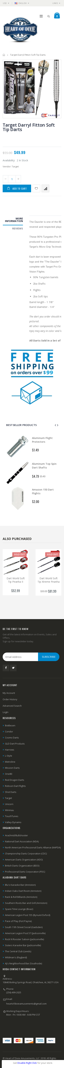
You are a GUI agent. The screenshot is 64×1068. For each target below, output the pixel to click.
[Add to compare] (45, 188)
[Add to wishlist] (36, 188)
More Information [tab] (14, 220)
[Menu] (41, 16)
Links (55, 3)
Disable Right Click (27, 1062)
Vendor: (7, 166)
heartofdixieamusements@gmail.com (26, 1003)
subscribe (48, 656)
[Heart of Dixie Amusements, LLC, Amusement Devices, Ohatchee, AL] (16, 1027)
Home (4, 55)
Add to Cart (19, 188)
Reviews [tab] (17, 228)
